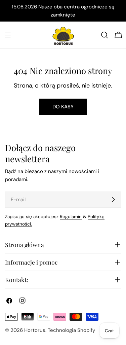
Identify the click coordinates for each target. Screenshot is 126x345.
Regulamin (71, 216)
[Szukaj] (104, 35)
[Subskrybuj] (113, 200)
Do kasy (63, 106)
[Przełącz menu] (7, 35)
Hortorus (34, 330)
